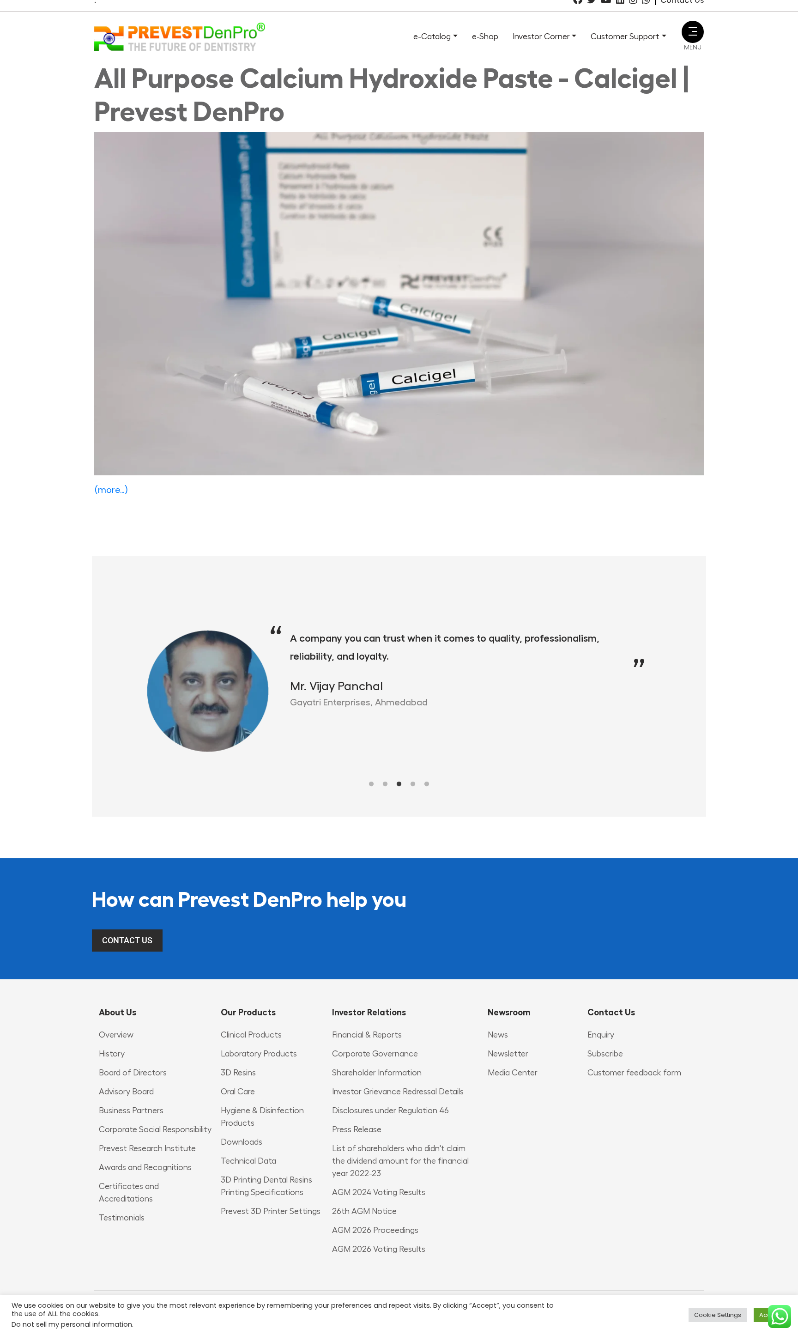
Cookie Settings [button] (717, 1315)
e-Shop (485, 36)
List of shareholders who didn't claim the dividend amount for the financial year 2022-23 (400, 1160)
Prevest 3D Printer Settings (270, 1211)
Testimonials (122, 1218)
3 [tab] (399, 784)
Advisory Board (126, 1091)
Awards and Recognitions (145, 1167)
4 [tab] (412, 784)
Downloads (241, 1142)
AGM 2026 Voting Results (378, 1249)
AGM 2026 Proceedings (375, 1230)
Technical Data (248, 1161)
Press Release (356, 1129)
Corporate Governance (375, 1054)
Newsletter (508, 1054)
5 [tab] (426, 784)
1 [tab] (371, 784)
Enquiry (600, 1035)
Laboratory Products (259, 1054)
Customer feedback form (634, 1072)
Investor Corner (541, 36)
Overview (116, 1035)
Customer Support (625, 36)
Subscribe (605, 1054)
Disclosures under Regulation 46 (390, 1110)
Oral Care (238, 1091)
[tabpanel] (358, 691)
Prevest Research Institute (147, 1148)
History (112, 1054)
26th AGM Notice (364, 1211)
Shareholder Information (377, 1072)
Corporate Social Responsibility (155, 1129)
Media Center (513, 1072)
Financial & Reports (367, 1035)
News (498, 1035)
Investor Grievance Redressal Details (398, 1091)
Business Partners (131, 1110)
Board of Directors (133, 1072)
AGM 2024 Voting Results (378, 1192)
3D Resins (238, 1072)
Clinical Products (251, 1035)
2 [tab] (385, 784)
